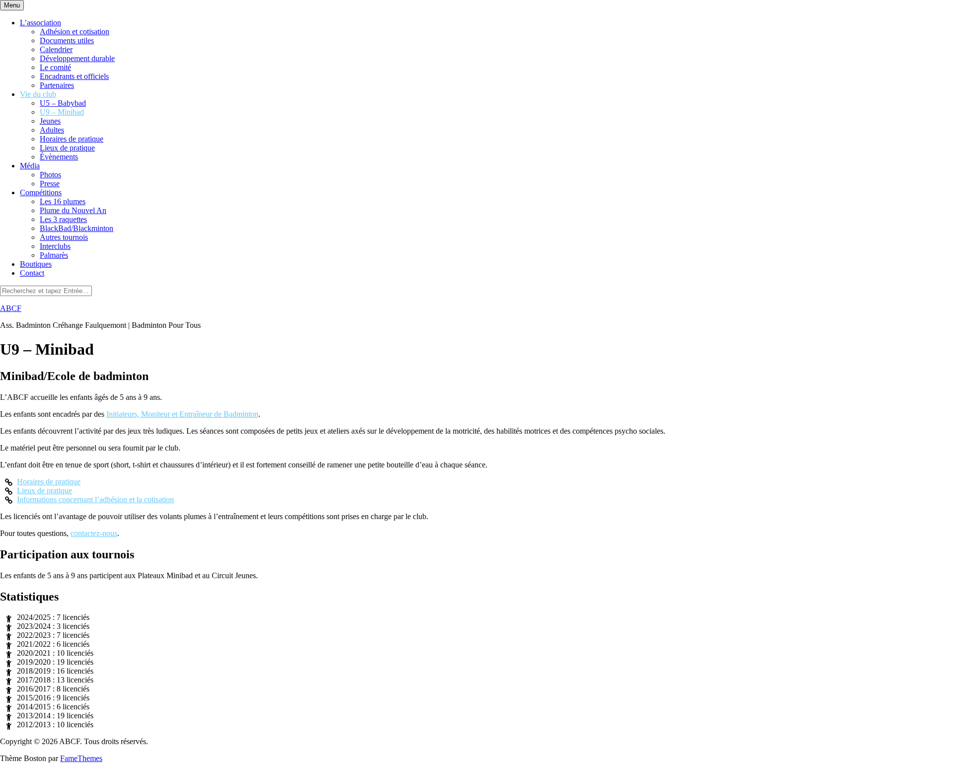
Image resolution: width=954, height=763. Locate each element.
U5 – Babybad (63, 103)
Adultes (52, 130)
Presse (50, 183)
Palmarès (54, 255)
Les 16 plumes (62, 201)
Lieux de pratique (67, 148)
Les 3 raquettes (63, 219)
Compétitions (41, 192)
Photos (50, 174)
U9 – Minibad (62, 112)
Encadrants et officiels (74, 76)
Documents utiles (67, 40)
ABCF (10, 308)
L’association (40, 22)
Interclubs (55, 246)
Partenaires (57, 85)
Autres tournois (64, 237)
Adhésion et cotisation (74, 31)
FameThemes (81, 758)
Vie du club (38, 94)
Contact (32, 273)
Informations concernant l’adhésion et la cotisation (95, 499)
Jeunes (50, 121)
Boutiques (36, 264)
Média (30, 165)
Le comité (55, 67)
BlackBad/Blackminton (76, 228)
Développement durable (77, 58)
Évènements (59, 157)
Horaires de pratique (71, 139)
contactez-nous (94, 533)
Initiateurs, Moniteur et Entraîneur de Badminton (182, 414)
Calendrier (56, 49)
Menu (12, 5)
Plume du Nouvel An (73, 210)
